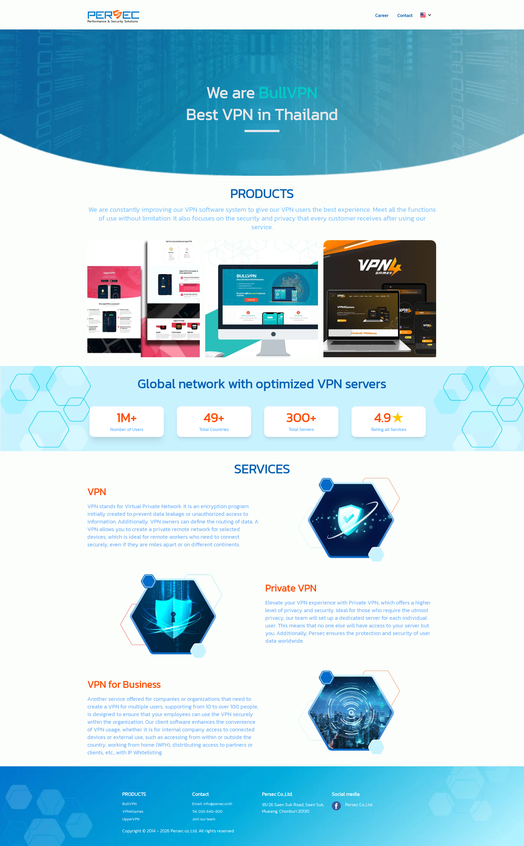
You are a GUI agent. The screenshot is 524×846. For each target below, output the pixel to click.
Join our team (203, 819)
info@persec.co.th (217, 804)
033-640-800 (210, 811)
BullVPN (129, 804)
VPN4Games (132, 811)
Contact (405, 15)
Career (382, 15)
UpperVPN (130, 819)
